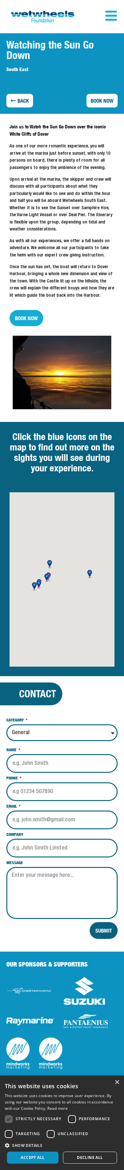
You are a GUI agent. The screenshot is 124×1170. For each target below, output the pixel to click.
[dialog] (62, 1123)
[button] (19, 100)
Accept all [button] (33, 1157)
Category (15, 720)
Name (11, 750)
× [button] (116, 1082)
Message (14, 863)
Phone (12, 778)
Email (12, 806)
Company (14, 834)
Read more (57, 1108)
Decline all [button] (90, 1157)
